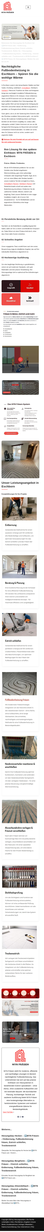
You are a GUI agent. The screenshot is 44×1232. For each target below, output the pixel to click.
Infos (12, 1222)
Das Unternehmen (23, 1227)
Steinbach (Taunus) (25, 184)
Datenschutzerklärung (9, 1227)
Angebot (27, 1222)
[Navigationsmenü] (28, 7)
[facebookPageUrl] (18, 1117)
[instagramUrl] (20, 1117)
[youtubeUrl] (23, 1117)
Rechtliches (19, 1222)
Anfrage (21, 1224)
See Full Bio (8, 1112)
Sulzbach (5, 90)
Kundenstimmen (12, 1224)
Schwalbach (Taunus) (11, 184)
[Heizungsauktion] (8, 7)
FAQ (32, 1227)
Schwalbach (26, 88)
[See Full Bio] (13, 1112)
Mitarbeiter (28, 1224)
